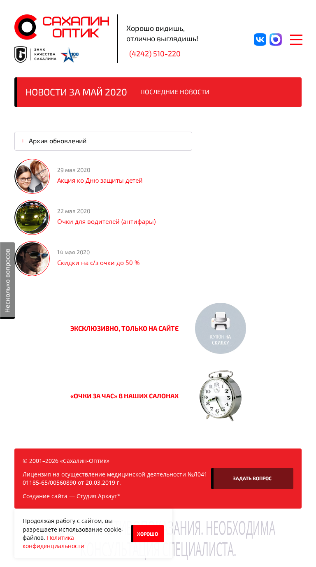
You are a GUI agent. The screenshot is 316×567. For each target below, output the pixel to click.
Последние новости (174, 91)
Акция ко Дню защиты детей (100, 180)
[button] (220, 328)
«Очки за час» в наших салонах (124, 396)
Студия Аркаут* (99, 496)
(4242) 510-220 (155, 53)
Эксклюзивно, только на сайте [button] (124, 328)
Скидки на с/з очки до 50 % (98, 262)
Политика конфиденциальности (53, 542)
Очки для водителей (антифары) (106, 221)
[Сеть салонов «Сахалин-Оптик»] (61, 27)
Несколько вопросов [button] (7, 281)
